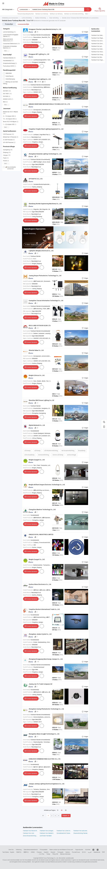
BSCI (5, 102)
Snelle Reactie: (27, 42)
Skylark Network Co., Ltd (37, 425)
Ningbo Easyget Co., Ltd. (37, 460)
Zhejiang (7, 152)
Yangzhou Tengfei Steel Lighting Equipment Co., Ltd (46, 129)
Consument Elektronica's (11, 43)
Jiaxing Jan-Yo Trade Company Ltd (40, 684)
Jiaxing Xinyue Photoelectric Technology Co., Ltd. (45, 276)
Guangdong (7, 149)
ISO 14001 (7, 93)
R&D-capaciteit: (27, 40)
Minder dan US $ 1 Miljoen (10, 112)
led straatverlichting (68, 451)
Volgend (65, 815)
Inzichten (87, 849)
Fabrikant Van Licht (28, 833)
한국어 (84, 852)
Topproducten (79, 849)
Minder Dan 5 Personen (10, 137)
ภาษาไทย (41, 854)
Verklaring (19, 849)
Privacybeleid (43, 849)
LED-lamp (27, 451)
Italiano (68, 852)
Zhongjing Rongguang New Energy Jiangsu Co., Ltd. (46, 659)
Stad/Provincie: (27, 62)
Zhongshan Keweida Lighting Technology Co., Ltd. (45, 154)
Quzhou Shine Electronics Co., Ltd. (40, 584)
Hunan (6, 160)
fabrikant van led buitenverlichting (73, 14)
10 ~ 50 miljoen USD (10, 119)
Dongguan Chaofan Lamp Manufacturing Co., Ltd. (45, 29)
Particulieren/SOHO (9, 66)
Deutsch (53, 852)
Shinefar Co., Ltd (36, 350)
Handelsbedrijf (8, 60)
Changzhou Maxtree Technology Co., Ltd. (42, 509)
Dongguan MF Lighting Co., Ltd (39, 54)
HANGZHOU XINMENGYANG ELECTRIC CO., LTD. (45, 759)
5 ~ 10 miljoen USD (9, 116)
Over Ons (11, 849)
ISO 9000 (6, 96)
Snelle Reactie (9, 76)
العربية (89, 852)
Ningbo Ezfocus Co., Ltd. (37, 375)
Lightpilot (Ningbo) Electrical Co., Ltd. (41, 251)
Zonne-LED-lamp (58, 455)
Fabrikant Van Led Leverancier (80, 830)
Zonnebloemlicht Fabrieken (64, 833)
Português (60, 852)
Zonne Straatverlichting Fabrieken (30, 835)
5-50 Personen (8, 134)
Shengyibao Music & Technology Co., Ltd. (44, 734)
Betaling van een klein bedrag (10, 82)
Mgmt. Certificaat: (28, 92)
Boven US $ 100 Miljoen (10, 121)
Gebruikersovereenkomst (31, 849)
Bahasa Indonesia (65, 854)
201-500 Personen (9, 142)
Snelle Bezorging (10, 79)
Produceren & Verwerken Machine (10, 47)
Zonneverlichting (43, 455)
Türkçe (48, 854)
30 (61, 810)
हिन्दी (103, 852)
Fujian (6, 158)
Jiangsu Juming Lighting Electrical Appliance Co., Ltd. (47, 784)
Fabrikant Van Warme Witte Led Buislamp (30, 830)
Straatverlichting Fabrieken (80, 833)
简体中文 (18, 852)
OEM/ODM (8, 73)
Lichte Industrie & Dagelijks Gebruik (10, 35)
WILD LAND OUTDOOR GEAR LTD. (40, 325)
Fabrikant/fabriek (9, 58)
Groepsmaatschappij (10, 63)
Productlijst (9, 24)
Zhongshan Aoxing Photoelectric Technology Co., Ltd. (46, 709)
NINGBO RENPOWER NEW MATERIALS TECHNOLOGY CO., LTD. (49, 104)
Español (46, 852)
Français (39, 852)
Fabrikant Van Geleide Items (47, 833)
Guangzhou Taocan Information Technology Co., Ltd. (46, 300)
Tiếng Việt (55, 854)
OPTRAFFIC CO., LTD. (36, 179)
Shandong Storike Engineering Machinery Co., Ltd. (45, 204)
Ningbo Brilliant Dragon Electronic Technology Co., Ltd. (47, 485)
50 (65, 810)
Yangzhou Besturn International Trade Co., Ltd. (44, 609)
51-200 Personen (9, 139)
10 (57, 810)
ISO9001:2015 (8, 99)
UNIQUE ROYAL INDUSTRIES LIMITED (41, 534)
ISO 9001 (7, 91)
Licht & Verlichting (9, 32)
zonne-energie (71, 455)
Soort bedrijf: (26, 35)
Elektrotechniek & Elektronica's (8, 40)
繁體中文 (26, 852)
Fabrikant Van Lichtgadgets (47, 830)
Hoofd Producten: (28, 37)
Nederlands (97, 852)
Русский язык (76, 852)
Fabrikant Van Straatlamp (98, 52)
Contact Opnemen (32, 46)
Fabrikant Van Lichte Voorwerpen (64, 830)
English (12, 852)
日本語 (33, 852)
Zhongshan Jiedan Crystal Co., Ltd (40, 634)
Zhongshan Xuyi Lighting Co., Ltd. (40, 79)
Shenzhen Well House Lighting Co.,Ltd (41, 400)
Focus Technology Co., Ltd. (50, 858)
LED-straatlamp (29, 455)
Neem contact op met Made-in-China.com (61, 849)
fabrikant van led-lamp (41, 14)
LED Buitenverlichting (51, 451)
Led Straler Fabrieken (46, 835)
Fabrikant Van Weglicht (98, 38)
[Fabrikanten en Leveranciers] (53, 4)
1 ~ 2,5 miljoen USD (9, 124)
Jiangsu (6, 155)
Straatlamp (81, 451)
